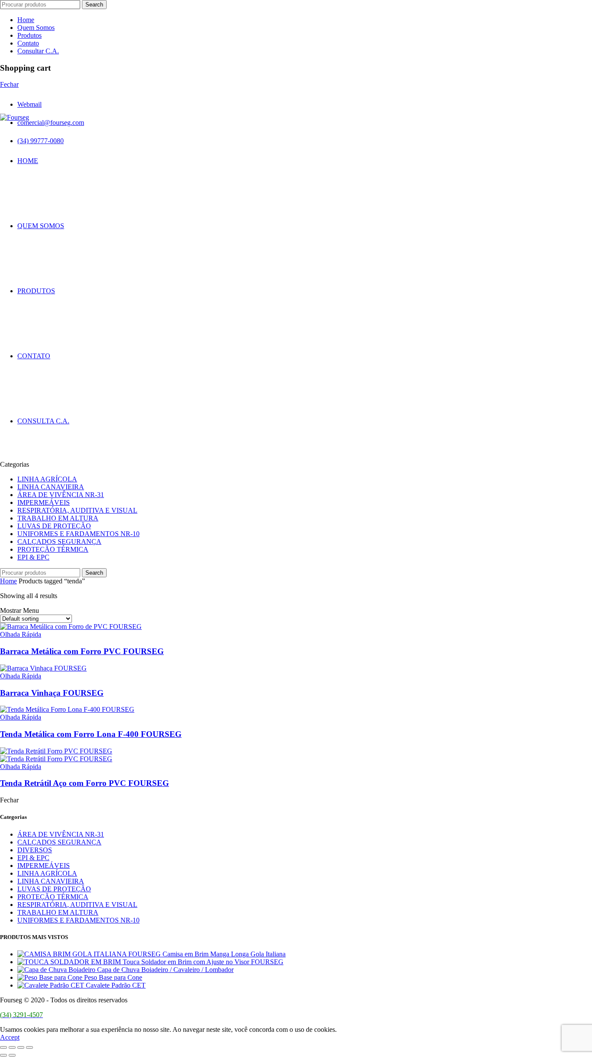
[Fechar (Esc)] (3, 1047)
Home (25, 19)
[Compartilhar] (12, 1047)
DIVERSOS (34, 850)
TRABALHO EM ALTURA (57, 518)
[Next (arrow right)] (12, 1055)
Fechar (9, 84)
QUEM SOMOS (40, 225)
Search (94, 4)
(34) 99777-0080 (40, 140)
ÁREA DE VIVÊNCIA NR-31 (60, 494)
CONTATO (33, 356)
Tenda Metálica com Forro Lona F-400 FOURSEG (91, 734)
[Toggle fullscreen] (20, 1047)
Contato (28, 43)
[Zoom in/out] (29, 1047)
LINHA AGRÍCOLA (47, 479)
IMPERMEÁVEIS (43, 502)
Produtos (29, 35)
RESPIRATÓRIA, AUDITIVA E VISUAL (77, 510)
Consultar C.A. (38, 51)
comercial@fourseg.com (50, 122)
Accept (10, 1037)
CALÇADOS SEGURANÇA (59, 541)
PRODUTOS (36, 291)
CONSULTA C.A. (43, 421)
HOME (27, 160)
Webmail (29, 104)
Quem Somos (36, 27)
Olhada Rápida (20, 634)
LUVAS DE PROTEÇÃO (54, 526)
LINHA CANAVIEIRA (50, 487)
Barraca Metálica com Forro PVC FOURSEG (82, 651)
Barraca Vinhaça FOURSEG (52, 692)
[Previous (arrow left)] (3, 1055)
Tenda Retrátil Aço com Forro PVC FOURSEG (84, 783)
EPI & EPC (33, 557)
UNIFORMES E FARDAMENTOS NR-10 (78, 533)
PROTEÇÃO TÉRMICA (52, 549)
